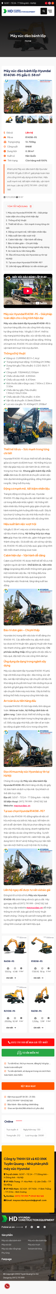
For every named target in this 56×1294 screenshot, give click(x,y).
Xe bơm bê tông (35, 1248)
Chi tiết (9, 978)
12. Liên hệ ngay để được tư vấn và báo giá (26, 266)
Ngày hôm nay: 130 (31, 1129)
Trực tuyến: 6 (12, 1129)
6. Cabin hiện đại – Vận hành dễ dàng (24, 239)
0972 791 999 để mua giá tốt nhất (29, 1042)
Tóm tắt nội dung (17, 206)
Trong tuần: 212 (13, 1135)
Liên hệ (29, 132)
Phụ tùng (6, 1252)
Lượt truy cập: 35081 (34, 1135)
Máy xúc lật (6, 1244)
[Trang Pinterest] (32, 1226)
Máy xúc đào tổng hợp (11, 1248)
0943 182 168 (37, 1196)
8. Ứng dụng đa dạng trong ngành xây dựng (27, 247)
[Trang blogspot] (44, 1226)
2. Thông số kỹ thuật (16, 220)
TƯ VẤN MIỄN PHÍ (30, 1053)
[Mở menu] (51, 11)
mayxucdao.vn (22, 805)
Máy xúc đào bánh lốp (37, 1240)
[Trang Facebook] (26, 1226)
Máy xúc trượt (34, 1244)
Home (28, 40)
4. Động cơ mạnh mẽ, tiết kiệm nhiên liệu (26, 231)
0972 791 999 (22, 1196)
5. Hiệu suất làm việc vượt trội (20, 235)
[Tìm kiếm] (44, 11)
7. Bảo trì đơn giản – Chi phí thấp (22, 243)
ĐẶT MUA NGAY (28, 1086)
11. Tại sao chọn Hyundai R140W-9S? (24, 262)
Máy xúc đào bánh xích (11, 1240)
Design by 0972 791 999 (13, 1277)
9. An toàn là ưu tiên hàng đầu (20, 251)
